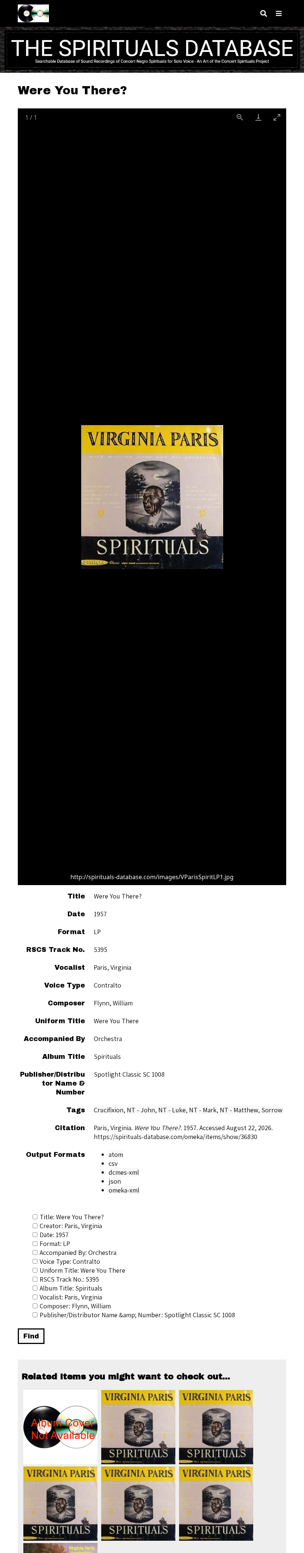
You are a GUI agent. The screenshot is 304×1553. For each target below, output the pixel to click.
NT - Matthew (239, 1110)
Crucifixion (108, 1110)
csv (113, 1163)
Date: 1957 (54, 1234)
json (115, 1181)
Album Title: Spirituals (71, 1288)
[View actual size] (240, 117)
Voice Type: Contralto (70, 1261)
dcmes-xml (124, 1172)
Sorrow (271, 1110)
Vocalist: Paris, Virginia (71, 1297)
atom (116, 1154)
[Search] (263, 13)
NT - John (141, 1110)
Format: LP (55, 1243)
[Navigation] (278, 13)
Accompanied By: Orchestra (78, 1252)
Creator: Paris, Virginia (71, 1225)
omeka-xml (124, 1190)
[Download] (258, 117)
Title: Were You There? (72, 1217)
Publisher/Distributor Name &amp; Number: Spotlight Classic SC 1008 (137, 1315)
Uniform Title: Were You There (82, 1270)
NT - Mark (203, 1110)
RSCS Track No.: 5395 (69, 1279)
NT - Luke (172, 1110)
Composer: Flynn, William (75, 1306)
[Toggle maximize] (277, 117)
